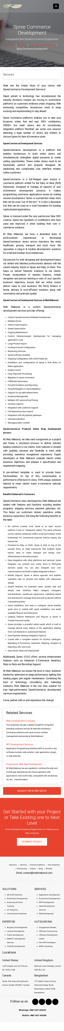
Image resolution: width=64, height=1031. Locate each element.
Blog (41, 868)
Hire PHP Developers (47, 942)
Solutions (13, 865)
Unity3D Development (16, 946)
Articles (49, 868)
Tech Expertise (53, 865)
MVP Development (46, 902)
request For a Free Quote (32, 791)
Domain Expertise (37, 865)
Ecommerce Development (49, 898)
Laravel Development (15, 931)
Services (8, 74)
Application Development (49, 895)
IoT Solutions (12, 910)
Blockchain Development (17, 898)
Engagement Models (47, 927)
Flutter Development (15, 935)
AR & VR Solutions (14, 895)
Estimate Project (32, 841)
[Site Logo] (12, 6)
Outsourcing (21, 868)
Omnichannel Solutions (17, 914)
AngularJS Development (17, 927)
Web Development (46, 914)
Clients (33, 868)
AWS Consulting (46, 946)
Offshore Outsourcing (48, 931)
